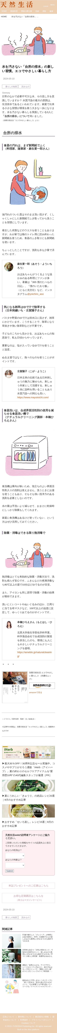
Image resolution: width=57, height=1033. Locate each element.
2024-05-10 (9, 78)
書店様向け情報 (42, 1017)
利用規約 (24, 1020)
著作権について (25, 1017)
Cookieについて (28, 1023)
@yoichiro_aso (35, 294)
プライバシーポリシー (41, 1020)
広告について (8, 1017)
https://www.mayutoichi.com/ (33, 397)
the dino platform (31, 1029)
